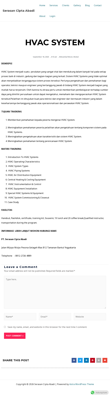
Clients (65, 5)
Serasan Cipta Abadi (18, 10)
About (42, 16)
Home (42, 5)
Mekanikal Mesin (66, 57)
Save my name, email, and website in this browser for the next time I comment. (47, 327)
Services (54, 5)
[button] (74, 360)
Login (52, 16)
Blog (87, 5)
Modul (76, 57)
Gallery (77, 5)
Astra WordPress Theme (81, 384)
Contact (98, 5)
